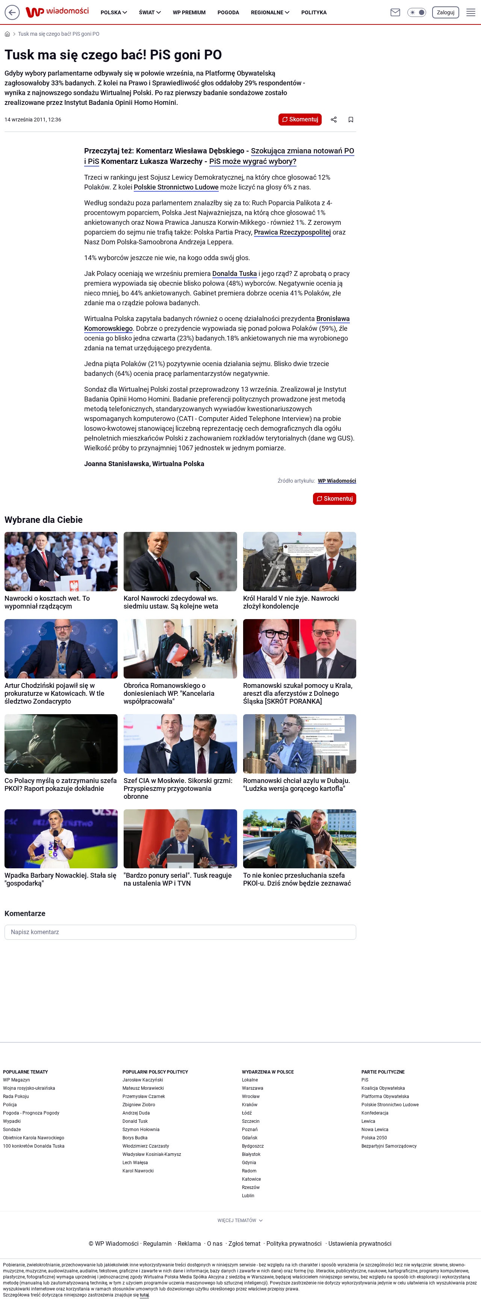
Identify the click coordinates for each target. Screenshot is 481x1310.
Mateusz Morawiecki (143, 1088)
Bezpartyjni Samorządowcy (389, 1146)
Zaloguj (445, 12)
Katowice (251, 1179)
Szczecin (251, 1121)
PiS (365, 1080)
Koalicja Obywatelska (383, 1088)
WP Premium (189, 12)
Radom (249, 1171)
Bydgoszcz (253, 1146)
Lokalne (250, 1080)
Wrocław (251, 1096)
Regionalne (267, 12)
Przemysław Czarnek (144, 1096)
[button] (416, 12)
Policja (10, 1104)
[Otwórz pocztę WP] (395, 12)
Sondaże (12, 1129)
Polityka (314, 12)
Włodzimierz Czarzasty (146, 1146)
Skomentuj (303, 119)
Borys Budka (135, 1137)
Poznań (250, 1129)
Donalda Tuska (234, 273)
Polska (111, 12)
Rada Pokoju (16, 1096)
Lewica (368, 1121)
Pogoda (228, 12)
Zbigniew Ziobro (139, 1104)
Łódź (247, 1113)
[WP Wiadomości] (63, 12)
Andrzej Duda (136, 1113)
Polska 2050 (374, 1137)
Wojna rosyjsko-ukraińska (29, 1088)
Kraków (249, 1104)
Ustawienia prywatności (358, 1243)
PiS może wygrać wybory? (252, 161)
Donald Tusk (135, 1121)
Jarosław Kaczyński (143, 1080)
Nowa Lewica (375, 1129)
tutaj (144, 1295)
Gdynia (249, 1162)
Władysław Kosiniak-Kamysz (152, 1154)
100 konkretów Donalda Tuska (34, 1146)
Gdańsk (249, 1137)
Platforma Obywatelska (385, 1096)
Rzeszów (251, 1187)
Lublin (248, 1195)
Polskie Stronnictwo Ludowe (176, 187)
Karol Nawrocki (138, 1171)
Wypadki (12, 1121)
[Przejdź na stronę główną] (12, 17)
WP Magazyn (16, 1080)
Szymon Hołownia (141, 1129)
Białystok (251, 1154)
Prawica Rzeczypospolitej (292, 232)
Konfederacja (375, 1113)
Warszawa (252, 1088)
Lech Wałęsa (135, 1162)
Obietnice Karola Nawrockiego (33, 1137)
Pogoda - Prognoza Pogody (31, 1113)
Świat (147, 12)
